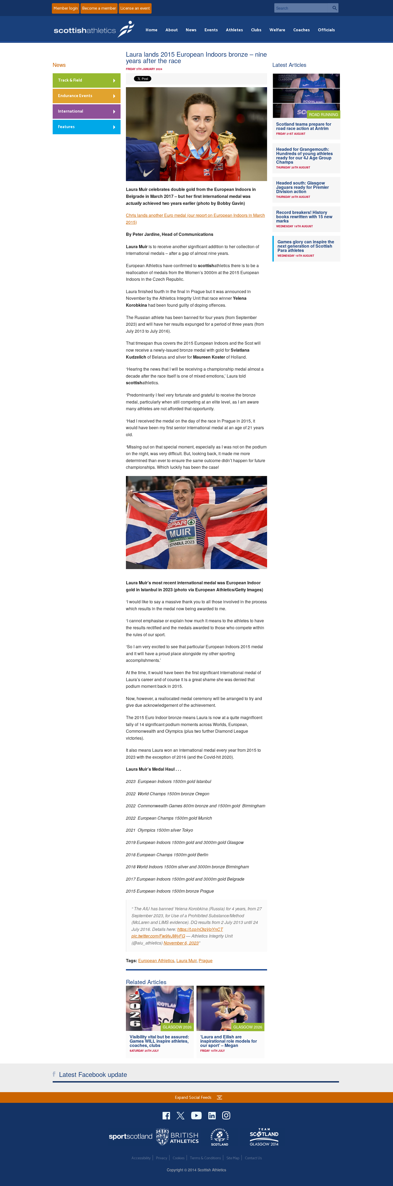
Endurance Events (75, 96)
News (191, 30)
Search (333, 8)
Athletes (234, 30)
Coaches (301, 30)
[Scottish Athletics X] (181, 1115)
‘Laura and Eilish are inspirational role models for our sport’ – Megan (228, 1041)
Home (151, 30)
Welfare (277, 30)
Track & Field (70, 80)
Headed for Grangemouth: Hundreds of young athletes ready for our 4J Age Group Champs (304, 155)
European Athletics (156, 960)
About (171, 30)
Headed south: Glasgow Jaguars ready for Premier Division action (302, 187)
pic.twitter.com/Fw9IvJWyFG (158, 936)
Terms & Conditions (205, 1158)
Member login (65, 8)
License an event (135, 8)
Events (211, 30)
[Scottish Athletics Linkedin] (212, 1115)
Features (66, 127)
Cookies (178, 1158)
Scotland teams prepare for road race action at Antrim (303, 126)
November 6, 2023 (181, 943)
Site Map (232, 1158)
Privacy (161, 1158)
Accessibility (141, 1158)
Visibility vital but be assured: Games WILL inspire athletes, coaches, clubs (159, 1041)
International (70, 111)
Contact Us (253, 1158)
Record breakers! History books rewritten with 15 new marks (304, 216)
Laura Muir (186, 960)
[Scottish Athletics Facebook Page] (167, 1115)
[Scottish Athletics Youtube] (197, 1115)
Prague (206, 960)
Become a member (99, 8)
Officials (326, 30)
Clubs (256, 30)
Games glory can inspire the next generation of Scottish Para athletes (306, 246)
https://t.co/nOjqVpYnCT (200, 929)
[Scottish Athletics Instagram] (226, 1115)
